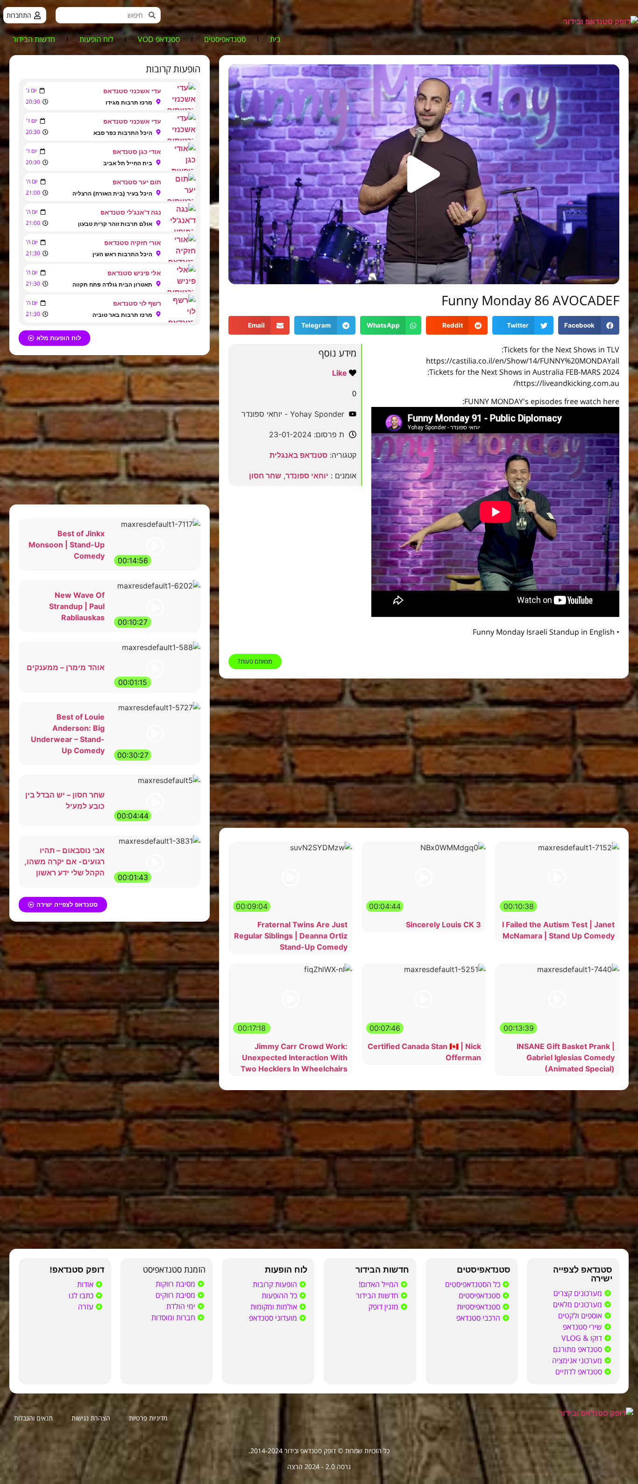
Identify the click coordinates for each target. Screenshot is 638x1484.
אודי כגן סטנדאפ (137, 151)
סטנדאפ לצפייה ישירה (582, 1274)
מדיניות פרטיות (148, 1418)
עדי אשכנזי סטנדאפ (132, 91)
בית (275, 39)
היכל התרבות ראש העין (122, 254)
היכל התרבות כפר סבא (122, 132)
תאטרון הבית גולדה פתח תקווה (112, 284)
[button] (423, 174)
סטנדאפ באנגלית (298, 455)
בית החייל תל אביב (127, 163)
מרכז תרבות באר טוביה (122, 314)
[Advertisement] (424, 753)
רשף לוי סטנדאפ (137, 303)
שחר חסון (265, 475)
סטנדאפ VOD (159, 39)
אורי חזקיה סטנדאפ (132, 242)
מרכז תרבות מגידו (129, 102)
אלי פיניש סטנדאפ (134, 273)
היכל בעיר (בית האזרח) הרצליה (112, 193)
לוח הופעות (96, 39)
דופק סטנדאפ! (77, 1269)
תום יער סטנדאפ (137, 182)
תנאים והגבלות (33, 1418)
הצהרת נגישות (90, 1418)
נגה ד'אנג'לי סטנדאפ (130, 212)
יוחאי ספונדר (306, 475)
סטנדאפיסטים (225, 39)
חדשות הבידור (34, 39)
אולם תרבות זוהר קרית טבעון (115, 223)
